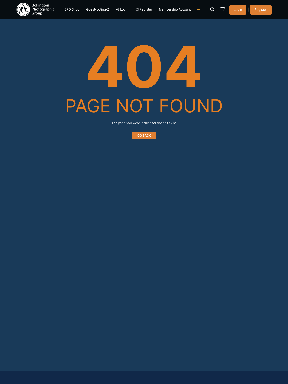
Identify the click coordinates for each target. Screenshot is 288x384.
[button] (212, 9)
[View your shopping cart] (222, 9)
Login (238, 10)
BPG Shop (71, 9)
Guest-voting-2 (97, 9)
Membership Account (175, 9)
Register (260, 10)
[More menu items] (198, 9)
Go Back (144, 135)
